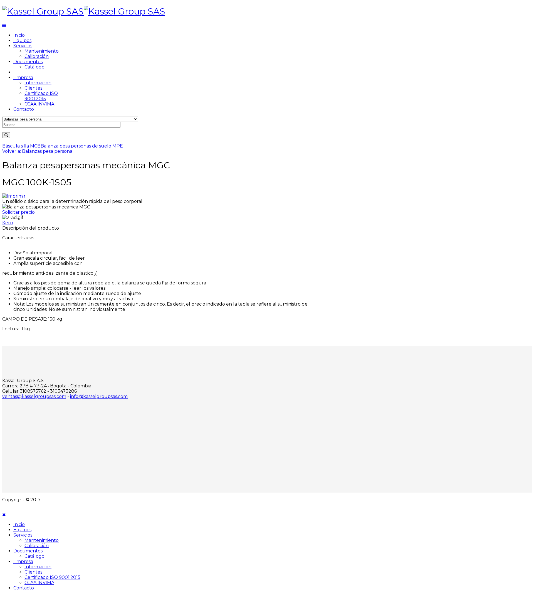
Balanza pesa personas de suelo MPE (82, 146)
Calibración (36, 56)
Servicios (22, 45)
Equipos (22, 40)
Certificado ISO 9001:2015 (41, 96)
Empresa (23, 77)
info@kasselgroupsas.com (99, 396)
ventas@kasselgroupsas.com (34, 396)
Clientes (33, 88)
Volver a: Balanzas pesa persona (37, 151)
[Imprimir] (14, 196)
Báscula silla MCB (21, 146)
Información (37, 82)
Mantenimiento (41, 51)
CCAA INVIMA (39, 104)
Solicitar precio (18, 212)
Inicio (19, 35)
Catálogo (34, 67)
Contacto (23, 109)
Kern (7, 222)
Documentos (28, 61)
